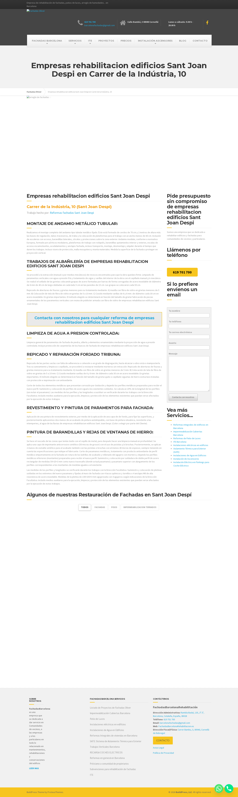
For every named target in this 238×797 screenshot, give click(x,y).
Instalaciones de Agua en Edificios (189, 455)
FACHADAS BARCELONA (47, 40)
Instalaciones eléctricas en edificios (190, 445)
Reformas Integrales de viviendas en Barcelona (113, 735)
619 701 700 (90, 21)
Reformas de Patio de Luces (187, 438)
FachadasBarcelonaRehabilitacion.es (176, 726)
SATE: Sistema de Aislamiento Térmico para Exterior (115, 741)
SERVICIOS (75, 40)
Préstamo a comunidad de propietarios (109, 763)
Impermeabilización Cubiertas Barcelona (110, 713)
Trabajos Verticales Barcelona (105, 746)
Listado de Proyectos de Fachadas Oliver (110, 707)
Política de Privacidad (163, 752)
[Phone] (229, 788)
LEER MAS (34, 768)
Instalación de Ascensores (186, 458)
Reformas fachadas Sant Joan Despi (72, 213)
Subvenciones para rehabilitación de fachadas (113, 769)
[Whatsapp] (219, 788)
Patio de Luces (97, 718)
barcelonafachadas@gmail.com (99, 25)
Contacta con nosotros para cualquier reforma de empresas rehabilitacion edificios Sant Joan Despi (94, 319)
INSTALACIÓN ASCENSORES (155, 40)
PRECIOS (126, 40)
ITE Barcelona (179, 441)
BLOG (182, 40)
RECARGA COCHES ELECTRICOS (106, 752)
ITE (90, 40)
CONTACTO (200, 40)
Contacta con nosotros (183, 397)
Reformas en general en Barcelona (107, 758)
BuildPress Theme (35, 792)
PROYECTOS (106, 40)
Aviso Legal (158, 747)
